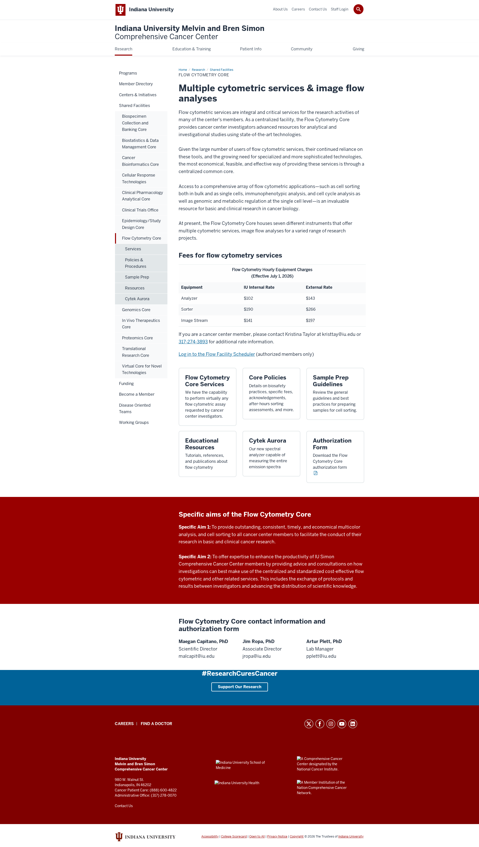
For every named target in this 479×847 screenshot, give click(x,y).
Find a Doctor (156, 723)
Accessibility (210, 837)
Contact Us (124, 806)
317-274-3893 (193, 342)
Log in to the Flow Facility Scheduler (217, 354)
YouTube (341, 723)
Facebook (319, 723)
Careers (124, 723)
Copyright (297, 837)
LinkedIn (352, 723)
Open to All (257, 837)
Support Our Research (239, 686)
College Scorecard (234, 837)
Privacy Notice (277, 837)
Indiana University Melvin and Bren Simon (189, 32)
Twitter (308, 723)
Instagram (330, 723)
